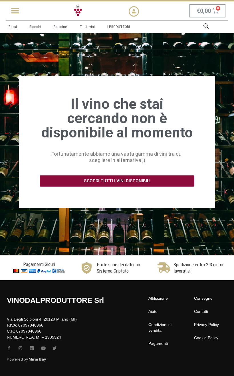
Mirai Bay (37, 359)
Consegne (203, 298)
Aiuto (153, 311)
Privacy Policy (206, 324)
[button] (15, 10)
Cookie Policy (206, 337)
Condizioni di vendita (160, 327)
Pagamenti (158, 343)
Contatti (201, 311)
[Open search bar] (206, 26)
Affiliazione (158, 298)
